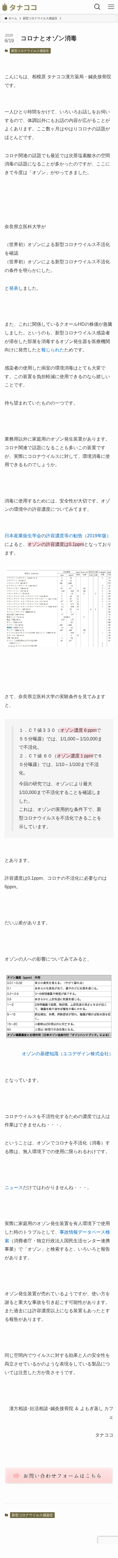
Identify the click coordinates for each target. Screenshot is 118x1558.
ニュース (14, 1187)
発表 (13, 288)
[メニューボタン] (111, 7)
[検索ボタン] (97, 7)
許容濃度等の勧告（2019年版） (78, 535)
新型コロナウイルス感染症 (30, 50)
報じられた (52, 349)
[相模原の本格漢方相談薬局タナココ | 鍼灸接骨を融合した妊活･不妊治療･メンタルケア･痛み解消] (19, 7)
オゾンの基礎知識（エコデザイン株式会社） (67, 1053)
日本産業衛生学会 (23, 535)
